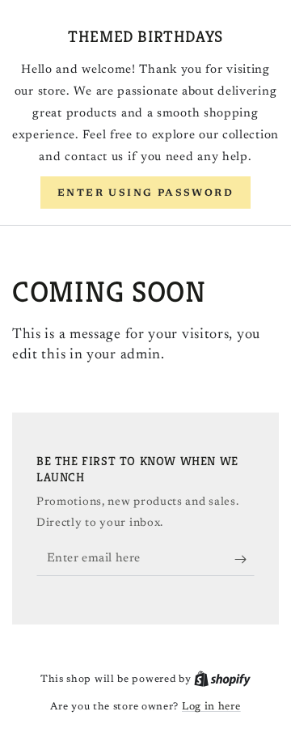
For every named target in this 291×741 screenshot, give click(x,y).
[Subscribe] (244, 560)
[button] (145, 192)
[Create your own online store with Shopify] (222, 679)
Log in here (211, 706)
